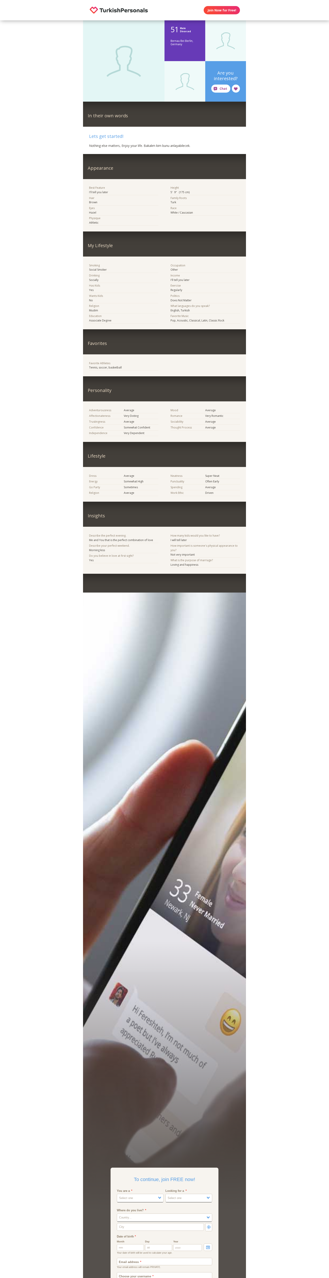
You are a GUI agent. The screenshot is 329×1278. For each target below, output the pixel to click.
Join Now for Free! (221, 10)
